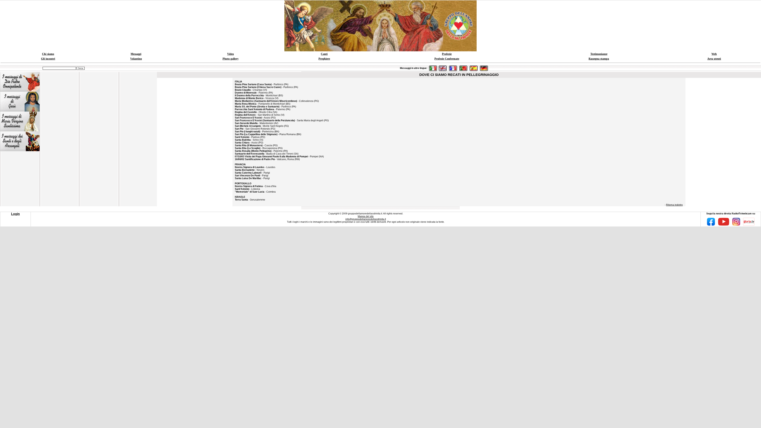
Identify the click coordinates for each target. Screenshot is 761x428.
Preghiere (324, 58)
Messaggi (136, 54)
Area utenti (714, 58)
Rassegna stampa (599, 58)
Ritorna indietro (674, 204)
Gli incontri (48, 58)
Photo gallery (231, 58)
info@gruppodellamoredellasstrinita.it (365, 219)
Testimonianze (598, 54)
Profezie (447, 54)
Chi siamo (48, 54)
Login (15, 214)
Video (230, 54)
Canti (324, 54)
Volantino (136, 58)
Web (714, 54)
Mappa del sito (366, 216)
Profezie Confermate (446, 58)
